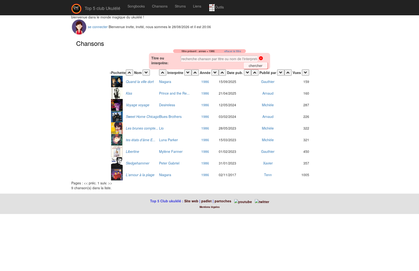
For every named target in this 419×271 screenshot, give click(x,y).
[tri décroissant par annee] (215, 72)
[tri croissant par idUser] (254, 72)
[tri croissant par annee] (195, 72)
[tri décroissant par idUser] (280, 72)
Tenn (268, 174)
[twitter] (262, 200)
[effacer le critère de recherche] (261, 58)
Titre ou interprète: (160, 60)
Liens (197, 6)
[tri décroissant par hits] (305, 72)
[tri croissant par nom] (129, 72)
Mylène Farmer (171, 151)
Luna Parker (168, 139)
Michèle (268, 104)
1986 (205, 81)
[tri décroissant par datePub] (247, 72)
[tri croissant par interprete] (162, 72)
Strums (180, 6)
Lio (161, 128)
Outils (219, 7)
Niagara (165, 81)
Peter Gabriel (169, 163)
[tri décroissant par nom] (146, 72)
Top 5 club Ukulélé (101, 8)
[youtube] (242, 200)
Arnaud (268, 93)
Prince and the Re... (174, 93)
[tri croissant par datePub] (222, 72)
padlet (207, 200)
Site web (191, 200)
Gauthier (267, 81)
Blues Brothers (170, 116)
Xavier (268, 163)
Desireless (167, 104)
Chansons (160, 6)
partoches (223, 200)
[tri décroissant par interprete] (188, 72)
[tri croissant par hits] (288, 72)
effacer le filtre (232, 51)
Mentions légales (210, 207)
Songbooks (136, 6)
